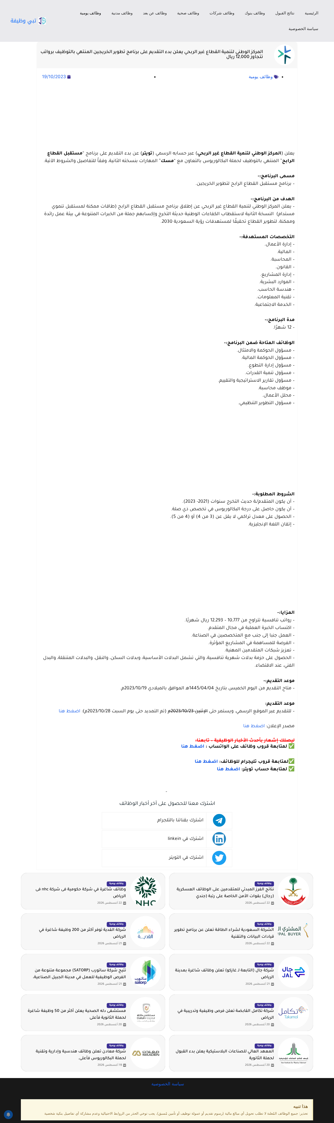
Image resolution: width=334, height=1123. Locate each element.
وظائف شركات (222, 12)
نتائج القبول (284, 12)
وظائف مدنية (122, 12)
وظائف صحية (188, 12)
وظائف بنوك (255, 12)
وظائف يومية (90, 12)
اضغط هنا (69, 711)
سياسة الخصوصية (303, 28)
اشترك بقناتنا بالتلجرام (180, 820)
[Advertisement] (167, 115)
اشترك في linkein (186, 839)
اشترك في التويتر (186, 858)
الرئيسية (311, 12)
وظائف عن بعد (155, 12)
